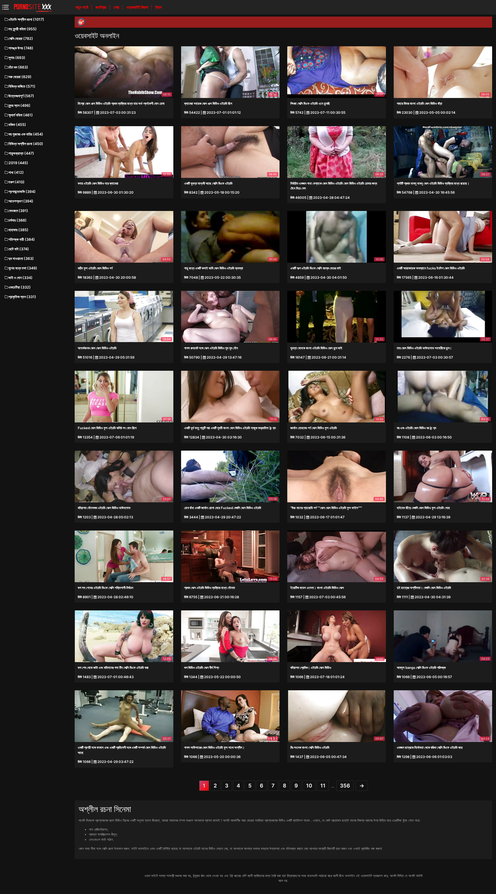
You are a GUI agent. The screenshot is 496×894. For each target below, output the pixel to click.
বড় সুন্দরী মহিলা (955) (23, 29)
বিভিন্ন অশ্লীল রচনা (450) (26, 143)
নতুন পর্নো (82, 7)
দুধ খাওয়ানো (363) (21, 258)
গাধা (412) (16, 172)
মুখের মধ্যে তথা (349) (23, 268)
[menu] (5, 7)
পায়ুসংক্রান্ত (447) (21, 153)
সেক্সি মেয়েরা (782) (21, 38)
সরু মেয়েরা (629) (20, 76)
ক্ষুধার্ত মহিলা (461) (21, 115)
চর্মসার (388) (18, 220)
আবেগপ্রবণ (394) (21, 201)
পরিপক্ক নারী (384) (22, 239)
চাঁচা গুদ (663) (18, 67)
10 (309, 786)
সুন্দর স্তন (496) (19, 105)
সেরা (116, 7)
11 (323, 786)
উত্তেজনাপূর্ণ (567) (21, 96)
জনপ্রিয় (101, 7)
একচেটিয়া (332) (20, 287)
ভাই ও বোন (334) (21, 277)
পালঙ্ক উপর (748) (21, 48)
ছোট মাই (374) (19, 249)
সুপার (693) (17, 57)
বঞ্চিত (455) (17, 124)
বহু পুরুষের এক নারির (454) (26, 134)
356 (345, 786)
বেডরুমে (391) (18, 210)
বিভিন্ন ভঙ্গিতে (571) (22, 86)
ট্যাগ (159, 7)
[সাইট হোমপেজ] (33, 7)
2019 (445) (18, 163)
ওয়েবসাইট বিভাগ (137, 7)
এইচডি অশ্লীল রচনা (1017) (26, 19)
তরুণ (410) (17, 182)
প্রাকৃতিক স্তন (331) (22, 296)
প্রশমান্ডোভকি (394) (22, 191)
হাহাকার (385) (18, 230)
